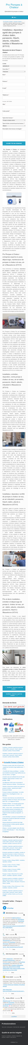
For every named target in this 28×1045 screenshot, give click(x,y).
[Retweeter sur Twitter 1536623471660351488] (6, 994)
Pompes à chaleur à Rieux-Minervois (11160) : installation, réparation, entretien (13, 887)
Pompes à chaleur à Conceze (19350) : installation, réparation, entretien (12, 870)
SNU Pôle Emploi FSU (12, 954)
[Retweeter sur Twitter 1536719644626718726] (6, 972)
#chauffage (21, 921)
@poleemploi (11, 960)
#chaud (5, 986)
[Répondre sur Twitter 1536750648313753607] (4, 930)
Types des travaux (8, 118)
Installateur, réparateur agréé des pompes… (14, 688)
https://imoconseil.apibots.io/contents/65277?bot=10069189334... (14, 926)
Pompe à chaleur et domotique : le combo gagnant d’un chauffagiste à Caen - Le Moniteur (13, 793)
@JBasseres (20, 965)
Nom (4, 74)
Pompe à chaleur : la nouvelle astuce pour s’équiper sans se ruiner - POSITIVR (13, 804)
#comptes (5, 960)
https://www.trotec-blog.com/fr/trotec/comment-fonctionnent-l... (14, 990)
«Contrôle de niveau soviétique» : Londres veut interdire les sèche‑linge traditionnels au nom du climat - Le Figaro (14, 772)
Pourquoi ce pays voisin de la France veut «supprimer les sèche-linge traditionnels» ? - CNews (14, 767)
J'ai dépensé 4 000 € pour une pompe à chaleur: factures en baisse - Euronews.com (14, 783)
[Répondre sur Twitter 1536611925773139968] (4, 1013)
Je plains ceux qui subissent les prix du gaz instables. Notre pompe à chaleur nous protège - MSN (14, 778)
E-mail (5, 88)
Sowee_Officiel (10, 998)
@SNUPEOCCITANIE (14, 967)
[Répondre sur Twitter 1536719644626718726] (4, 972)
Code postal (6, 111)
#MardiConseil (6, 1001)
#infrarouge (10, 984)
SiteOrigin (13, 1042)
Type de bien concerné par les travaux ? (14, 123)
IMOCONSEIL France (11, 913)
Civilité (4, 63)
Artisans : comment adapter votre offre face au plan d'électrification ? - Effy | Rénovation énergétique (14, 829)
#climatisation (6, 963)
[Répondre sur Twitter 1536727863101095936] (4, 949)
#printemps (6, 1006)
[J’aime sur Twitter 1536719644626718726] (9, 972)
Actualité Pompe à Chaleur (14, 762)
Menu (15, 17)
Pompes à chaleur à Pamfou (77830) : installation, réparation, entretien (11, 865)
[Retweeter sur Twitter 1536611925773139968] (6, 1013)
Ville (4, 104)
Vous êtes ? (6, 69)
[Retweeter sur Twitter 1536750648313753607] (6, 930)
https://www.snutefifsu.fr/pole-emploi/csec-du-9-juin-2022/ (14, 969)
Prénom (5, 81)
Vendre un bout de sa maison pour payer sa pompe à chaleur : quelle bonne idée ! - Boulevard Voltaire (14, 788)
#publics (14, 965)
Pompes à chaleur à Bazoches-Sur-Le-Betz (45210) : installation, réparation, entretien (13, 874)
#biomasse (5, 944)
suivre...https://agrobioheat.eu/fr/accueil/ (13, 947)
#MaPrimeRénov (16, 918)
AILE (7, 934)
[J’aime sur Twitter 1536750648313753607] (9, 930)
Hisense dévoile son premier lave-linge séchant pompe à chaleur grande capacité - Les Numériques (13, 824)
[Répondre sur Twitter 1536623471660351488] (4, 994)
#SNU (4, 967)
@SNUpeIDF (6, 968)
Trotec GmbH (9, 977)
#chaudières (21, 919)
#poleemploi (9, 959)
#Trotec (5, 984)
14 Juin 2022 (20, 913)
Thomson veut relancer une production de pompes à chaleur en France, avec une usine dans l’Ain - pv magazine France (14, 799)
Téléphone (6, 95)
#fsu (7, 967)
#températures (8, 1004)
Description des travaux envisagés (12, 129)
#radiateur (16, 984)
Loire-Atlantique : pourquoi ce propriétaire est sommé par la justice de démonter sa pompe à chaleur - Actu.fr (14, 818)
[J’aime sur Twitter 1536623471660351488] (9, 994)
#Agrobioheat (6, 940)
